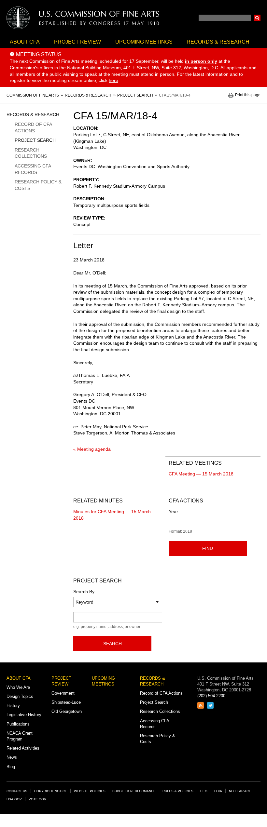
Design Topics (20, 696)
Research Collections (31, 153)
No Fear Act (240, 791)
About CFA (25, 42)
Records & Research (218, 42)
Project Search (35, 140)
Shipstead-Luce (66, 702)
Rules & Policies (177, 791)
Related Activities (23, 748)
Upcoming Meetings (144, 42)
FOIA (218, 791)
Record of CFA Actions (33, 127)
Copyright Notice (50, 791)
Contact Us (17, 791)
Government (63, 693)
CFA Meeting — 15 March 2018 (201, 473)
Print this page (247, 95)
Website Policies (89, 791)
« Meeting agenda (92, 449)
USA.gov (14, 799)
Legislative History (24, 714)
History (13, 705)
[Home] (83, 18)
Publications (18, 724)
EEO (203, 791)
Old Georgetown (66, 711)
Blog (11, 766)
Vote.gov (37, 799)
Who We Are (18, 687)
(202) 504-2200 (211, 695)
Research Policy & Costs (38, 185)
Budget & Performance (134, 791)
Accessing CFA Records (33, 169)
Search (257, 18)
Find (207, 548)
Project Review (77, 42)
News (12, 757)
